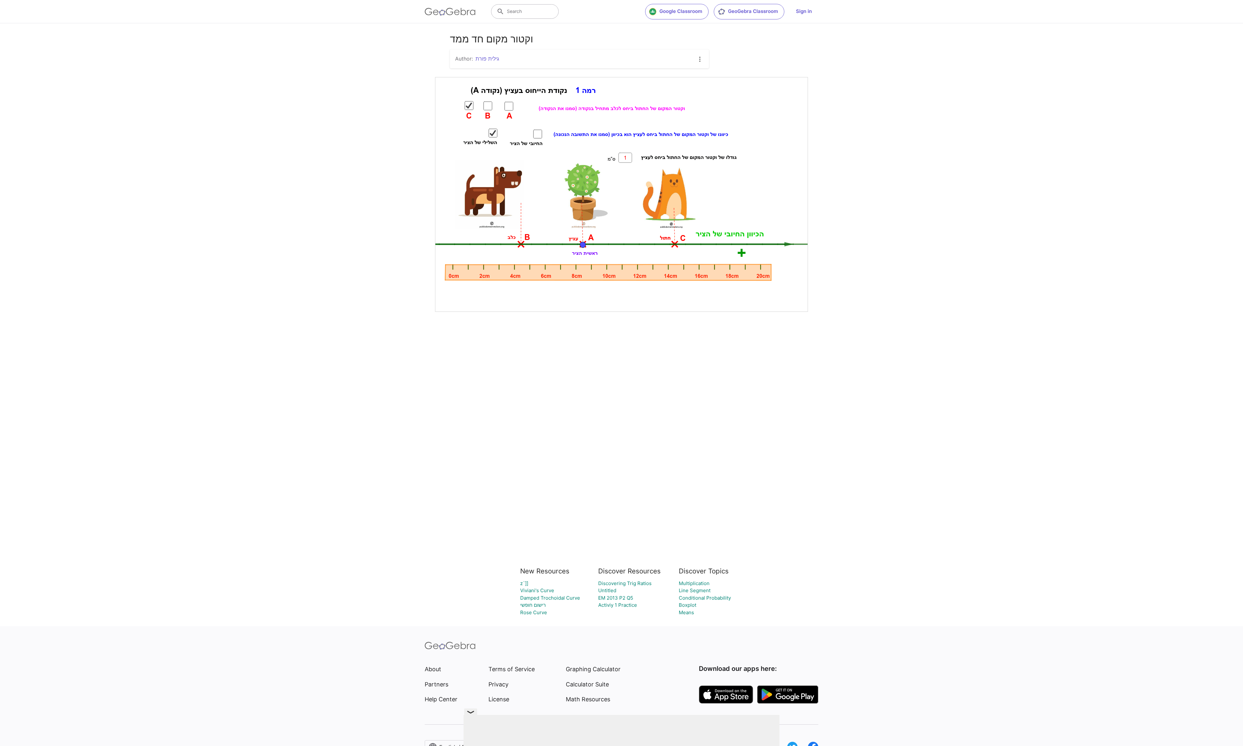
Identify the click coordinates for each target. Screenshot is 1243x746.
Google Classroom (680, 11)
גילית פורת (487, 58)
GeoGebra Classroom (753, 11)
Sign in (804, 11)
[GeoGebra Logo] (450, 12)
